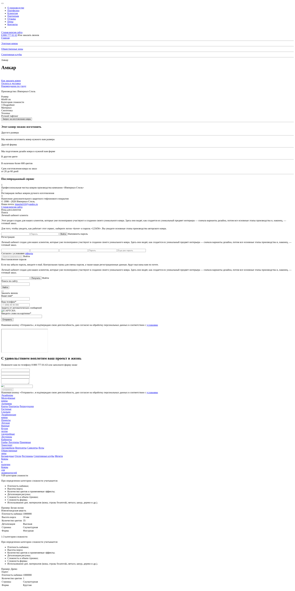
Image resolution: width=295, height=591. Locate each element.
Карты (4, 406)
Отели (18, 456)
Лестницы (6, 436)
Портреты (14, 406)
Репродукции (27, 406)
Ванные (5, 425)
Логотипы (13, 442)
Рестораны (27, 456)
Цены (10, 21)
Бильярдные (7, 456)
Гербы (4, 442)
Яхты (41, 448)
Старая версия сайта (11, 32)
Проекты (6, 420)
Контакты (12, 24)
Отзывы (11, 19)
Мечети (59, 456)
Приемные (25, 442)
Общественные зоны (12, 49)
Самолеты (32, 448)
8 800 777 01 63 (9, 35)
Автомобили (8, 448)
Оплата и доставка (11, 83)
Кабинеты (6, 439)
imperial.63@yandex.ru (26, 204)
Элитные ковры (9, 43)
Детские (5, 423)
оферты (29, 253)
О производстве (15, 7)
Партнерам (13, 16)
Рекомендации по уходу (13, 86)
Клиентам (12, 13)
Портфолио (13, 10)
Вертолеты (21, 448)
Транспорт (6, 445)
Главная (5, 38)
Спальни (5, 412)
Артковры (6, 403)
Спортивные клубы (11, 54)
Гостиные (6, 409)
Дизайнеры (7, 395)
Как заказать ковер (11, 80)
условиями (152, 325)
